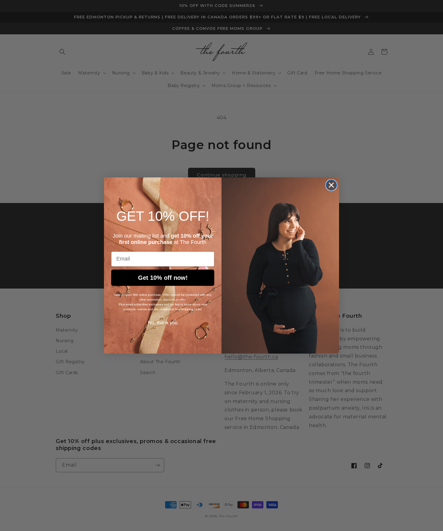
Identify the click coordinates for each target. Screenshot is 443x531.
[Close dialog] (331, 185)
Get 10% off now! (163, 277)
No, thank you (163, 322)
